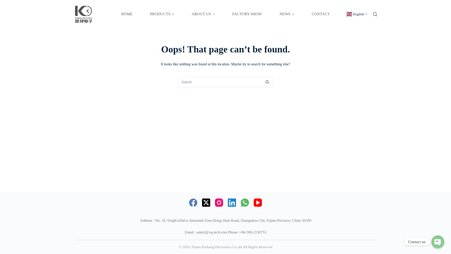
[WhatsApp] (245, 202)
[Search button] (267, 82)
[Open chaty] (438, 241)
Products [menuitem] (160, 14)
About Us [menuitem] (201, 14)
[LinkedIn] (232, 202)
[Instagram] (219, 202)
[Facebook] (193, 202)
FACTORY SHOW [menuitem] (247, 14)
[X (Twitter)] (206, 202)
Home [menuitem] (126, 14)
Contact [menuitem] (321, 14)
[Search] (375, 14)
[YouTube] (258, 202)
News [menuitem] (285, 14)
